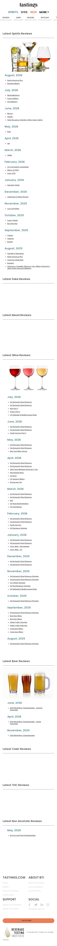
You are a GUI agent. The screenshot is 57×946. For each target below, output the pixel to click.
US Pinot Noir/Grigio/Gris (19, 504)
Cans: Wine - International (19, 546)
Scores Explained (35, 887)
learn (18, 17)
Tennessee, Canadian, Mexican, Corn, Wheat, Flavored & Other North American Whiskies (28, 267)
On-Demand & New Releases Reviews (24, 576)
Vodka (9, 155)
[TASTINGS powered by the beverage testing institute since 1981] (28, 5)
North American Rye (15, 80)
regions (30, 17)
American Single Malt (15, 260)
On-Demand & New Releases (21, 402)
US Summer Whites (17, 479)
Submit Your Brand (10, 909)
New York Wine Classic (18, 451)
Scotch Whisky (13, 99)
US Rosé (13, 476)
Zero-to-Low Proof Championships (23, 835)
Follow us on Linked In (43, 905)
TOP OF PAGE (26, 920)
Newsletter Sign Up (36, 909)
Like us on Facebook (31, 905)
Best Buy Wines (16, 616)
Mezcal (10, 114)
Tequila (10, 117)
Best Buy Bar (12, 224)
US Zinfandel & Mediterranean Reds (23, 415)
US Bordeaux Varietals (18, 528)
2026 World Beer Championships (22, 735)
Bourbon (10, 263)
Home (5, 883)
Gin (8, 143)
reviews (6, 17)
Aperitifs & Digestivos (15, 254)
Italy (11, 500)
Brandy (10, 242)
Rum (9, 132)
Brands (6, 887)
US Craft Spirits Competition (18, 167)
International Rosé (17, 473)
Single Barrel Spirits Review (17, 197)
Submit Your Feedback (12, 905)
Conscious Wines (16, 629)
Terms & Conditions (11, 891)
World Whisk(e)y (13, 95)
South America (15, 525)
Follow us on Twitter (37, 905)
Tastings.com (43, 932)
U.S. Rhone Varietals (17, 583)
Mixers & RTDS (13, 170)
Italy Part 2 (14, 409)
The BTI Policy (34, 891)
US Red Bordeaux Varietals (20, 586)
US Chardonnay (16, 507)
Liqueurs (10, 239)
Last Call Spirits (13, 209)
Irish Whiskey (12, 102)
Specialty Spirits (13, 185)
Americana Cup (16, 482)
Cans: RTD (11, 173)
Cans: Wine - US (16, 550)
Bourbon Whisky (13, 84)
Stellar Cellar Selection (18, 622)
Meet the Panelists (36, 883)
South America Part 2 (18, 433)
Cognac (10, 235)
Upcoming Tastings (49, 905)
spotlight (45, 17)
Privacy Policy (8, 895)
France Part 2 (15, 412)
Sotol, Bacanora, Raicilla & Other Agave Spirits (25, 120)
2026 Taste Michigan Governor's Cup (24, 469)
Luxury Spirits (12, 220)
